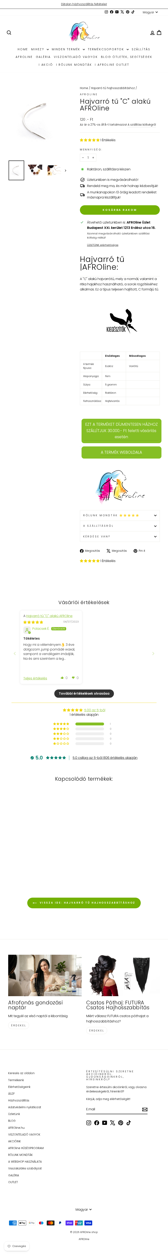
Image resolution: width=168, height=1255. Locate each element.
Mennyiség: (91, 149)
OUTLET (13, 1182)
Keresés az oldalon (21, 1073)
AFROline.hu (16, 1128)
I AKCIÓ (46, 65)
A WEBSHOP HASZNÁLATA (25, 1162)
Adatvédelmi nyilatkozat (24, 1107)
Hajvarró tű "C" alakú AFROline (49, 616)
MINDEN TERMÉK (67, 49)
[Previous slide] (14, 653)
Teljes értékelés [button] (35, 678)
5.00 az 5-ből (94, 710)
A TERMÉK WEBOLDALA (121, 452)
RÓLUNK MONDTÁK (20, 1155)
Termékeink (16, 1080)
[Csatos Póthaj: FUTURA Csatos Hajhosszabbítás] (123, 975)
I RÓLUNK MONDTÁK (74, 65)
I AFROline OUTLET (112, 65)
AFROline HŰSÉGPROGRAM (26, 1148)
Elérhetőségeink (19, 1087)
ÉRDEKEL (18, 1025)
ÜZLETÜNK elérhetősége (102, 245)
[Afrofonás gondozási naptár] (45, 975)
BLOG (12, 1121)
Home (84, 88)
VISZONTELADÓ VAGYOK (76, 57)
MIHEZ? (38, 49)
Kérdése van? (97, 536)
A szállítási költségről (142, 125)
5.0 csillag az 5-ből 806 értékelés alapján (105, 757)
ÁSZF (11, 1094)
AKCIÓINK (14, 1141)
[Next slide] (153, 653)
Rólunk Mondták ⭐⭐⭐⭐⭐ (111, 515)
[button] (90, 140)
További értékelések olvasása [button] (84, 693)
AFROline (24, 57)
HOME (23, 49)
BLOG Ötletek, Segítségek (126, 57)
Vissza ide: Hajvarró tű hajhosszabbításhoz (86, 902)
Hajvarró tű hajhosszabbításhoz (113, 88)
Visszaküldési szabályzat (25, 1168)
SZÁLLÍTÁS (141, 49)
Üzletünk (14, 1114)
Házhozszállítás (18, 1100)
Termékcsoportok (107, 49)
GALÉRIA (43, 57)
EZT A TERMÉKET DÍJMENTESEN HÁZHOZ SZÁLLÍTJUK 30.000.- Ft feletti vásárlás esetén (121, 431)
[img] (33, 622)
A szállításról (98, 526)
